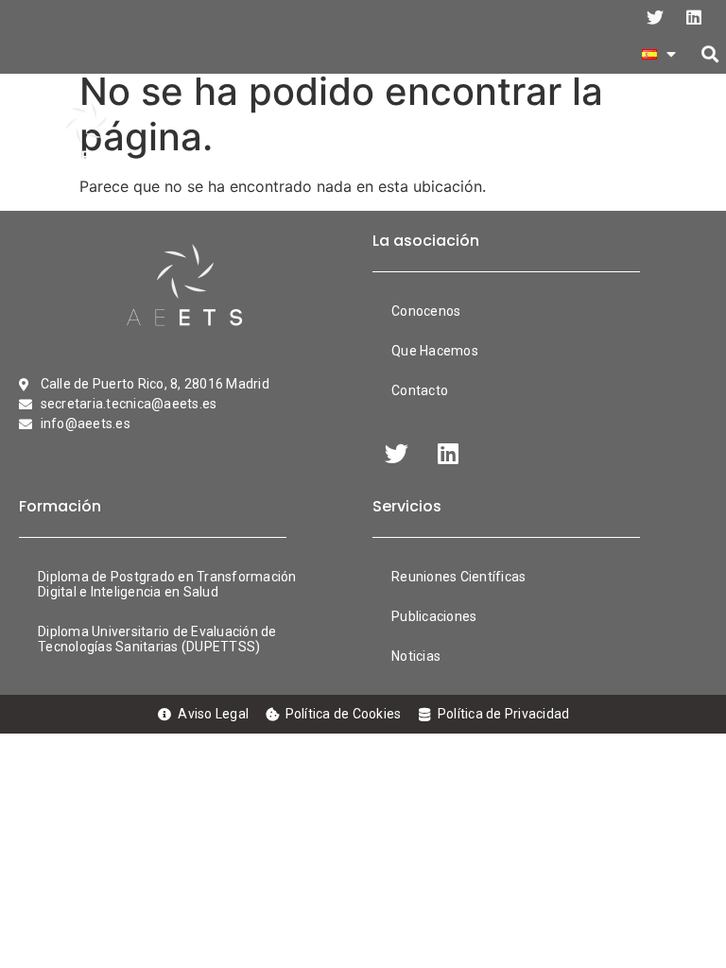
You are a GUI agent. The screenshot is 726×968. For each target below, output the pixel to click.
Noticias (416, 656)
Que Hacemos (434, 350)
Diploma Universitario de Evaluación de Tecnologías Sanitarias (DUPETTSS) (157, 639)
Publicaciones (433, 616)
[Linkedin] (694, 17)
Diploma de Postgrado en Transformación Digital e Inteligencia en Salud (167, 584)
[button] (710, 54)
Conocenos (425, 311)
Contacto (419, 390)
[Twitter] (655, 17)
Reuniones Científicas (458, 576)
